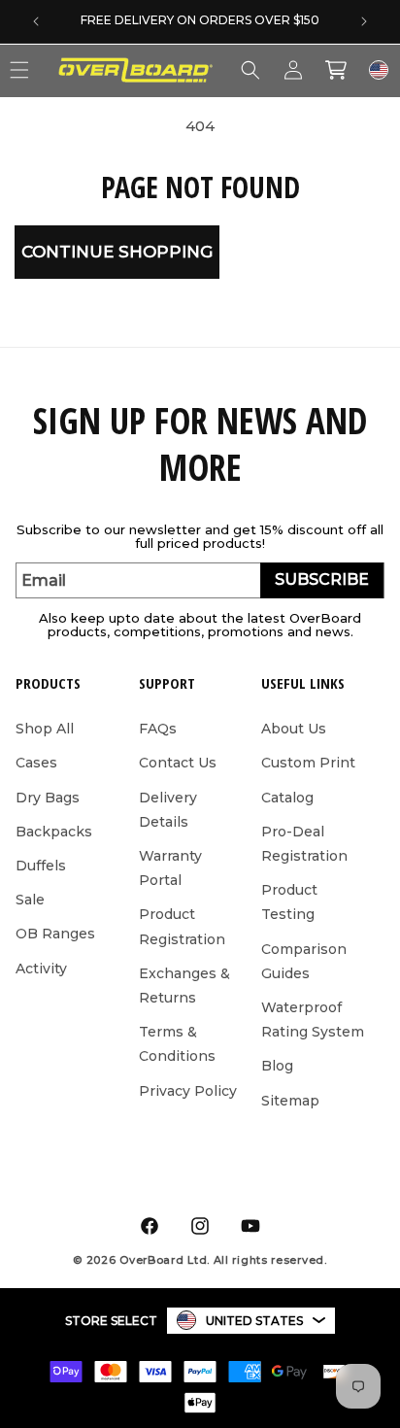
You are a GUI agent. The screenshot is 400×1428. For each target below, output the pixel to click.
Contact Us (178, 762)
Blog (277, 1065)
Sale (30, 899)
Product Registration (182, 926)
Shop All (45, 728)
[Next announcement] (364, 21)
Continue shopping (117, 251)
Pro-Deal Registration (304, 844)
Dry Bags (48, 797)
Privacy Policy (188, 1091)
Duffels (41, 865)
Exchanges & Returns (184, 985)
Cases (36, 762)
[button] (250, 70)
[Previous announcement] (36, 21)
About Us (293, 728)
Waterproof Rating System (312, 1019)
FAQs (158, 728)
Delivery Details (168, 810)
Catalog (287, 797)
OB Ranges (55, 933)
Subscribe (322, 579)
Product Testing (289, 902)
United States (254, 1320)
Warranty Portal (170, 868)
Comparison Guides (304, 961)
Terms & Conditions (177, 1044)
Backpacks (54, 831)
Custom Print (308, 762)
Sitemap (290, 1100)
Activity (41, 968)
